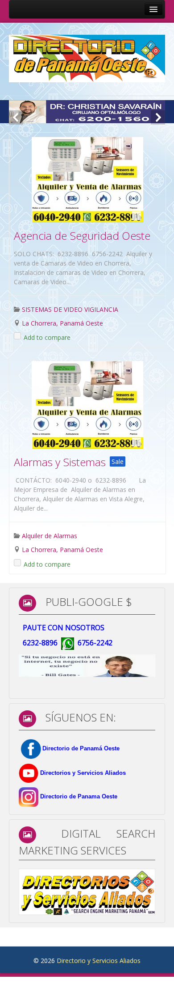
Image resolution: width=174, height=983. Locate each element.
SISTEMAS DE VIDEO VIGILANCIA (70, 309)
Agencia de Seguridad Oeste (82, 235)
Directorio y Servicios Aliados (99, 960)
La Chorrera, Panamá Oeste (62, 323)
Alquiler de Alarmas (49, 536)
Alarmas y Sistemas (60, 462)
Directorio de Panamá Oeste (81, 748)
